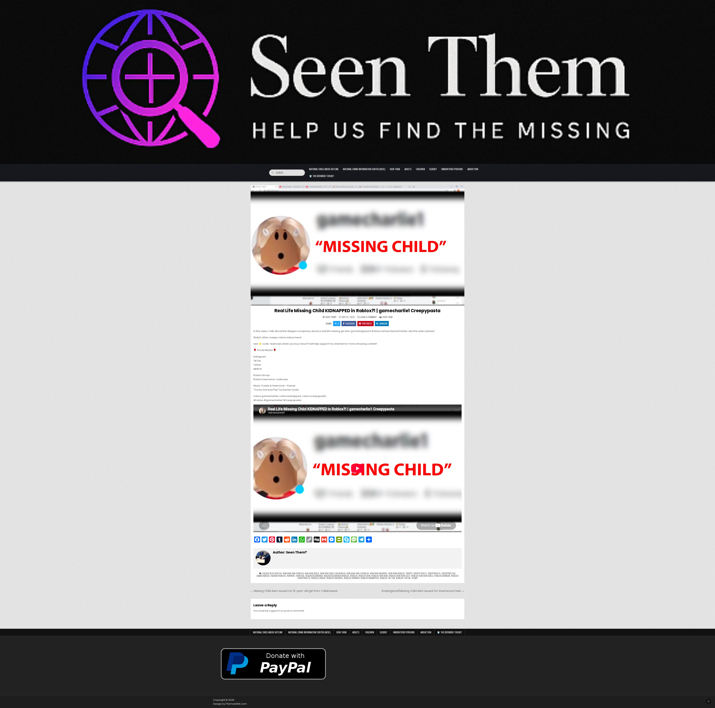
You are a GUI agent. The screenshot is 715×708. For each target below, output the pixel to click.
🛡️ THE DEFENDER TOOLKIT (321, 176)
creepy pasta (420, 573)
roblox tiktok (403, 578)
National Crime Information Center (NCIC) (364, 169)
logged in (274, 610)
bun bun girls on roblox (333, 573)
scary (415, 578)
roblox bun (364, 575)
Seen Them (395, 169)
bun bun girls (312, 573)
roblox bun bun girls (422, 575)
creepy (409, 573)
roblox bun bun (379, 575)
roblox (354, 575)
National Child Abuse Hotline (324, 169)
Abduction (472, 169)
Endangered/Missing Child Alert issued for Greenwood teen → (423, 591)
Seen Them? (330, 317)
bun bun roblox (396, 573)
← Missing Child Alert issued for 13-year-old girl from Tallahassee (294, 591)
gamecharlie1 (263, 575)
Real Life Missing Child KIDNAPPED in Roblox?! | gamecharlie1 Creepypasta (357, 311)
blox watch (276, 573)
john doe (300, 575)
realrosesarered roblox (336, 575)
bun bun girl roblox (293, 573)
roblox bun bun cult (399, 575)
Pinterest (367, 323)
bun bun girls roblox (358, 573)
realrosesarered (314, 575)
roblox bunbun (442, 575)
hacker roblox (278, 575)
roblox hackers (335, 578)
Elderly (433, 169)
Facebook (350, 323)
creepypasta (434, 573)
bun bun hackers (378, 573)
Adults (407, 169)
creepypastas (448, 573)
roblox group (318, 578)
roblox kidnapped (370, 578)
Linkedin (383, 323)
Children (420, 169)
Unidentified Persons (452, 169)
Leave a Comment (368, 317)
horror (291, 575)
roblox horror (352, 578)
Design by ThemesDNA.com (230, 704)
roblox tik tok (387, 578)
